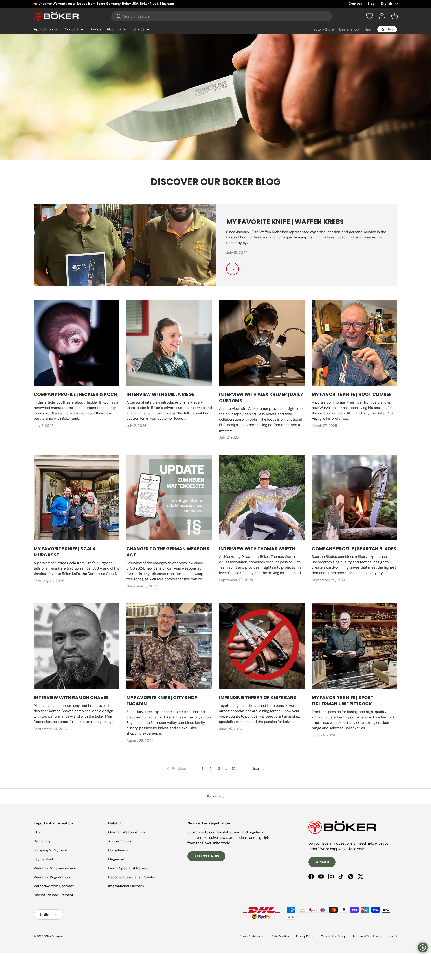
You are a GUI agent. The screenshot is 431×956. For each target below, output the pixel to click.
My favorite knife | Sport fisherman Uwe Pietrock (343, 700)
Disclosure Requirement (53, 895)
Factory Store (323, 29)
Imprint (392, 936)
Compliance (118, 850)
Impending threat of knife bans (258, 697)
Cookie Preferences (252, 936)
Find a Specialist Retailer (128, 868)
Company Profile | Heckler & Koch (75, 394)
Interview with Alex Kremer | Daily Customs (261, 397)
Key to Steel (43, 859)
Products (71, 29)
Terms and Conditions (367, 936)
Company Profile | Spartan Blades (354, 548)
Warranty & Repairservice (55, 868)
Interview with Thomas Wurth (257, 548)
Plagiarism (116, 859)
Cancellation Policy (333, 936)
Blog (371, 4)
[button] (395, 16)
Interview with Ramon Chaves (71, 697)
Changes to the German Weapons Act (167, 551)
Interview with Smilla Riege (160, 394)
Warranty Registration (52, 877)
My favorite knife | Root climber (352, 394)
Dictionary (42, 841)
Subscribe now (206, 856)
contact (322, 862)
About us (114, 29)
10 (233, 768)
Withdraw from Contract (54, 886)
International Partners (126, 886)
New (368, 29)
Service (138, 29)
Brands (95, 29)
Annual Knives (119, 841)
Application (43, 29)
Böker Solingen (53, 936)
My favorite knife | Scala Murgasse (65, 551)
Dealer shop (349, 29)
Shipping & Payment (50, 850)
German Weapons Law (126, 832)
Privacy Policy (305, 936)
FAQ (37, 832)
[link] (176, 768)
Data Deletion (280, 936)
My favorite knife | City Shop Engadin (161, 700)
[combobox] (221, 16)
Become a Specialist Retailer (131, 877)
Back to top (215, 796)
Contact (355, 4)
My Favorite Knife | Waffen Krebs (285, 221)
